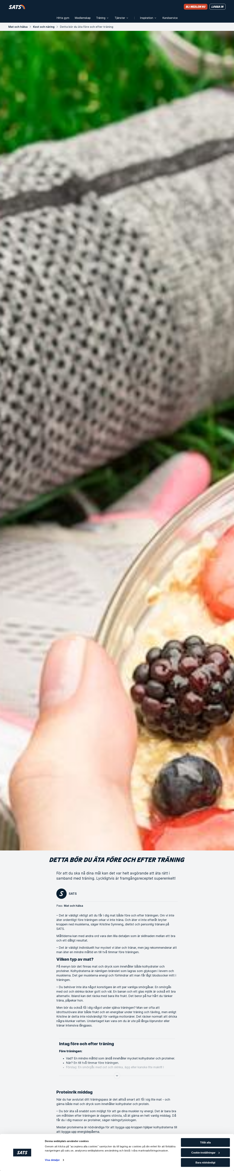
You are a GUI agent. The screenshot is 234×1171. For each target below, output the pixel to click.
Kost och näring (43, 26)
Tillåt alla (205, 1142)
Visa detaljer (52, 1159)
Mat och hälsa (18, 26)
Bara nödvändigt (205, 1162)
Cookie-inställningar (203, 1152)
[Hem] (16, 6)
